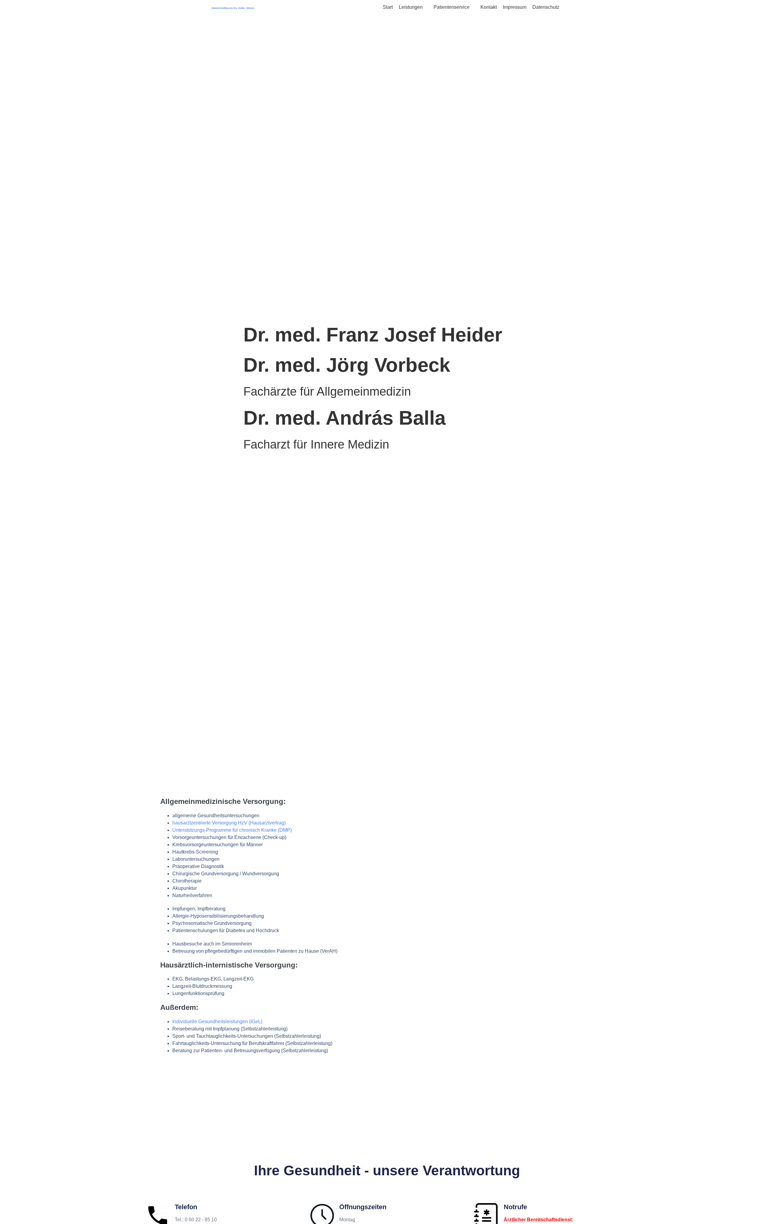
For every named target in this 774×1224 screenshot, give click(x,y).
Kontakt (488, 7)
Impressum (514, 7)
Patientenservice (452, 7)
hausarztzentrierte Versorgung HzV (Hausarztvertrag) (229, 822)
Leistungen (411, 7)
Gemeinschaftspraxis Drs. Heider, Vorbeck (233, 8)
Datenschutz (545, 7)
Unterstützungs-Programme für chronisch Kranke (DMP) (232, 830)
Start (388, 7)
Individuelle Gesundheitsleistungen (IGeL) (217, 1021)
